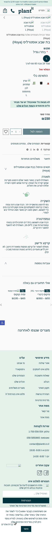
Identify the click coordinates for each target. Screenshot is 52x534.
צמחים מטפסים (18, 143)
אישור (26, 529)
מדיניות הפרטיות (26, 506)
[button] (2, 322)
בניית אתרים (7, 524)
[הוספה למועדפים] (6, 132)
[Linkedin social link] (34, 150)
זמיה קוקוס (19, 294)
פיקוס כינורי (43, 294)
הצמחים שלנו (32, 35)
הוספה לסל (36, 131)
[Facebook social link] (41, 150)
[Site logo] (26, 10)
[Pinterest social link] (38, 150)
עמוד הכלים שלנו (25, 106)
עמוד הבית (45, 35)
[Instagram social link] (39, 472)
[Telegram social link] (27, 150)
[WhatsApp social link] (31, 150)
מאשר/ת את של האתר (27, 506)
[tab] (47, 159)
